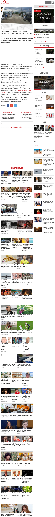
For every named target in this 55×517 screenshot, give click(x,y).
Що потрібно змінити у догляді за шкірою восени (40, 97)
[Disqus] (17, 148)
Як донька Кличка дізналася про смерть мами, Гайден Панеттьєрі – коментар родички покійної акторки (48, 162)
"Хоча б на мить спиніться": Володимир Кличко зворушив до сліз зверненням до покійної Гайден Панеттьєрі (48, 152)
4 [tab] (47, 41)
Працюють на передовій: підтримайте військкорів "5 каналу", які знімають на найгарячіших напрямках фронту (40, 55)
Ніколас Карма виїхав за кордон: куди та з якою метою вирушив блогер (48, 203)
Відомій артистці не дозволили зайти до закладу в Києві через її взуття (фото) (48, 179)
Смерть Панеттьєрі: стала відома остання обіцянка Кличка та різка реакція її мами (48, 195)
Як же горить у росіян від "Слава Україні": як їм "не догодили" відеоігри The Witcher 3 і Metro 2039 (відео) (48, 230)
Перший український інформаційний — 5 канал (5, 2)
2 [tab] (43, 41)
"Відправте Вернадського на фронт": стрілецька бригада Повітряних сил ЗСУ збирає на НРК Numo (39, 63)
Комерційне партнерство (38, 114)
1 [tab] (41, 41)
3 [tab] (45, 41)
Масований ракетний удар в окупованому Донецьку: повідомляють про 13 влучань (44, 36)
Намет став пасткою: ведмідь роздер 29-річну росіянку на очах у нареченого (48, 187)
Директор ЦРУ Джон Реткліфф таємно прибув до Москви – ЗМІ (48, 171)
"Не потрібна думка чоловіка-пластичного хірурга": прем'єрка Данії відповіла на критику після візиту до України (48, 220)
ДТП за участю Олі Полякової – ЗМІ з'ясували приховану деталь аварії (48, 211)
